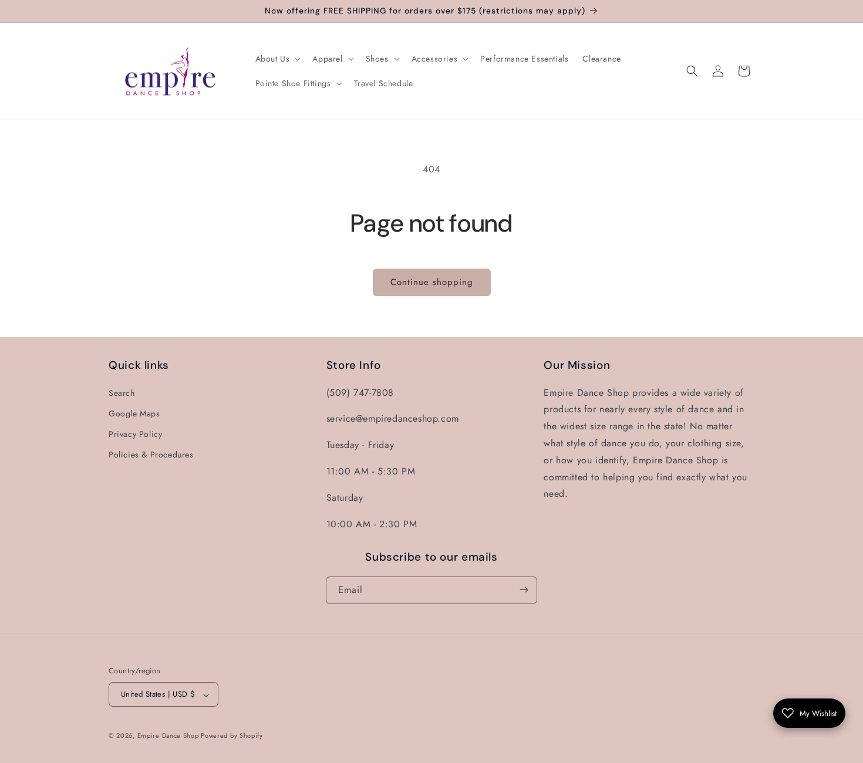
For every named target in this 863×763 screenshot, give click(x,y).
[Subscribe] (524, 589)
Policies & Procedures (151, 454)
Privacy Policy (135, 433)
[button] (277, 58)
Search (122, 392)
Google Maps (134, 413)
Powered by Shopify (232, 736)
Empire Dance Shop (169, 736)
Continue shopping (431, 282)
